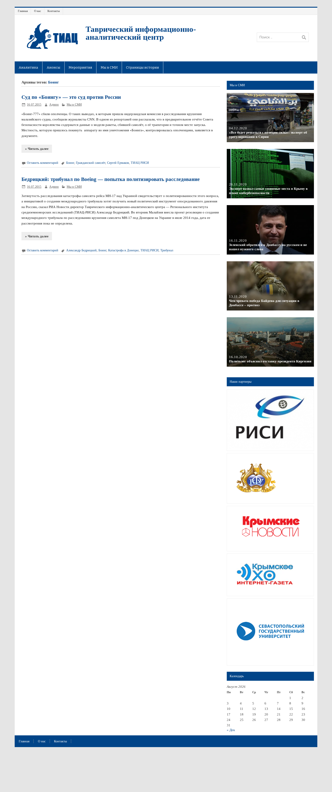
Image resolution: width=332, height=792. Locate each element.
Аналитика (28, 67)
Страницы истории (142, 67)
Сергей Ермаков (118, 162)
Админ (54, 104)
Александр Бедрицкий (81, 250)
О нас (37, 11)
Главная (23, 11)
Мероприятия (80, 67)
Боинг (70, 162)
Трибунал (166, 250)
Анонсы (53, 67)
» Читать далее (37, 149)
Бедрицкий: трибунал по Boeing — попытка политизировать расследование (110, 179)
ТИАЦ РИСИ (140, 162)
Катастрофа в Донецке (123, 250)
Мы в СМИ (109, 67)
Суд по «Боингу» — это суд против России (71, 97)
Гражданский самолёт (90, 162)
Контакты (53, 11)
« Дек (231, 730)
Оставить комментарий (42, 162)
